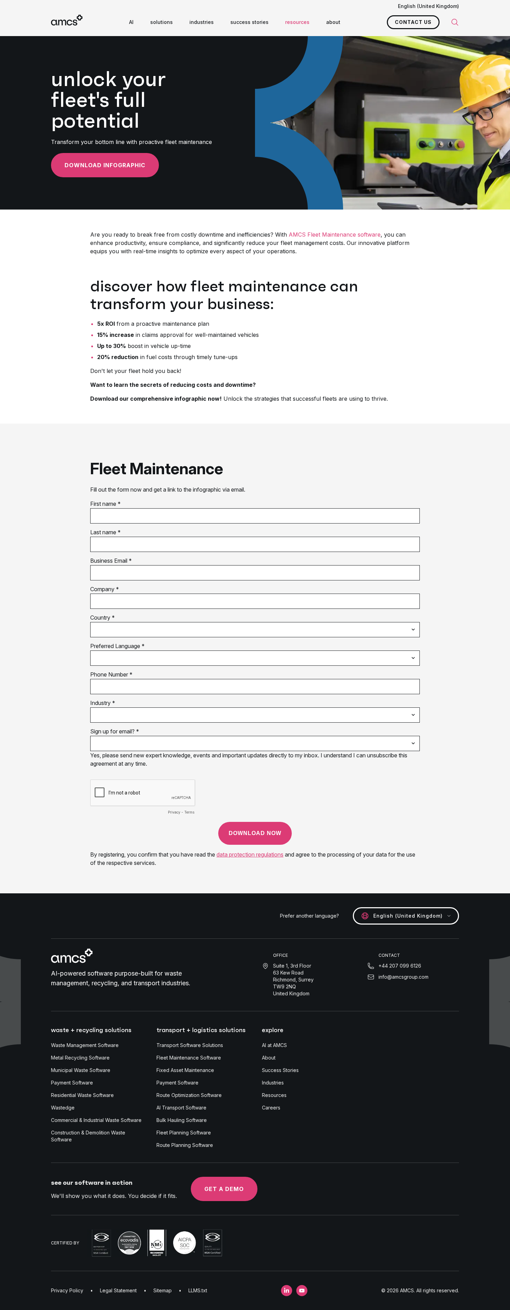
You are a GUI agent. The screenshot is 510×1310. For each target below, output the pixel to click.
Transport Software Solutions (189, 1045)
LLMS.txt (197, 1290)
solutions (161, 22)
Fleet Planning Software (183, 1132)
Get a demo (224, 1188)
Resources (274, 1095)
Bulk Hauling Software (181, 1120)
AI (131, 22)
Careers (271, 1108)
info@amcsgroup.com (403, 977)
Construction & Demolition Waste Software (88, 1136)
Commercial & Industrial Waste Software (96, 1120)
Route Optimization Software (189, 1095)
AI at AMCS (274, 1045)
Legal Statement (118, 1290)
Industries (273, 1083)
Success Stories (280, 1070)
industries (201, 22)
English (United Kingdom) (428, 6)
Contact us (413, 22)
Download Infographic (105, 165)
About (268, 1058)
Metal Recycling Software (80, 1058)
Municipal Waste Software (80, 1070)
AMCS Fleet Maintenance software (335, 234)
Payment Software (72, 1083)
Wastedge (63, 1108)
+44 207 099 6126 (400, 966)
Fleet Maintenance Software (188, 1058)
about (333, 22)
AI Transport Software (181, 1108)
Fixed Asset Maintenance (185, 1070)
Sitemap (162, 1290)
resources (297, 22)
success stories (249, 22)
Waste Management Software (85, 1045)
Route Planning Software (184, 1145)
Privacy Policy (67, 1290)
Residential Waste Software (82, 1095)
